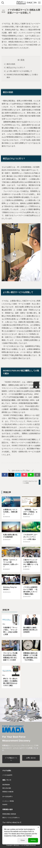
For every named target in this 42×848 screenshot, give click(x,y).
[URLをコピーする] (37, 475)
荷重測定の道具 (7, 809)
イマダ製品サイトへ (11, 759)
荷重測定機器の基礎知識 (9, 814)
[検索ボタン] (2, 2)
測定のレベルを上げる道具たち (11, 817)
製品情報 (36, 385)
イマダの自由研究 (7, 775)
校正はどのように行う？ (16, 67)
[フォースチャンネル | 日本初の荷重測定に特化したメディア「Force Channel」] (21, 2)
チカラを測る (6, 770)
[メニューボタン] (39, 2)
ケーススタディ (7, 796)
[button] (5, 475)
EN (35, 3)
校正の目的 (11, 64)
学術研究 (4, 804)
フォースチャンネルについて (11, 822)
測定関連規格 (6, 784)
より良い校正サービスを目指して (19, 71)
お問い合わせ (31, 758)
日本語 (29, 3)
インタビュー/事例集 (8, 801)
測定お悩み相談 (6, 788)
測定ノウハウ (6, 780)
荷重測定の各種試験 (7, 791)
